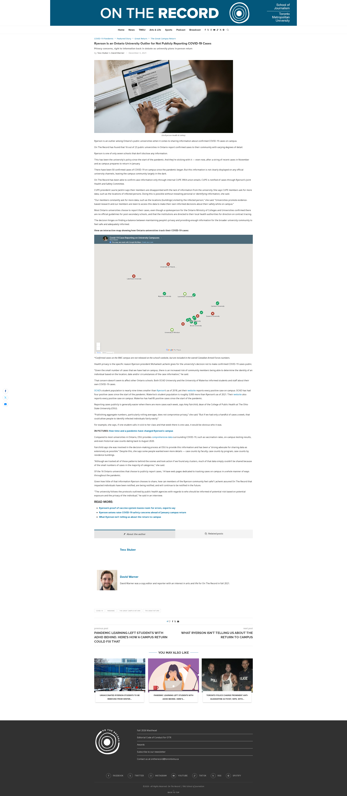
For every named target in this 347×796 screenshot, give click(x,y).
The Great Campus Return (129, 611)
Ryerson (161, 390)
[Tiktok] (218, 30)
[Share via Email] (5, 404)
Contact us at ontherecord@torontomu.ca (158, 759)
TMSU (142, 30)
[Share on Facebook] (5, 391)
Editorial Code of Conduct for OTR (154, 737)
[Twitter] (208, 30)
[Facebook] (205, 30)
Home (121, 30)
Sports (168, 30)
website (192, 390)
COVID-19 (99, 611)
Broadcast (195, 30)
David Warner (117, 53)
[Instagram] (211, 30)
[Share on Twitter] (5, 397)
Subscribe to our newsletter (151, 751)
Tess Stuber (103, 53)
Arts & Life (155, 30)
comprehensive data (162, 437)
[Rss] (220, 30)
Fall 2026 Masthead (147, 730)
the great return (152, 611)
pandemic (111, 611)
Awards (141, 744)
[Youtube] (214, 30)
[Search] (227, 30)
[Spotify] (223, 30)
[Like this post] (169, 621)
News (131, 30)
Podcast (180, 30)
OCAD (97, 390)
